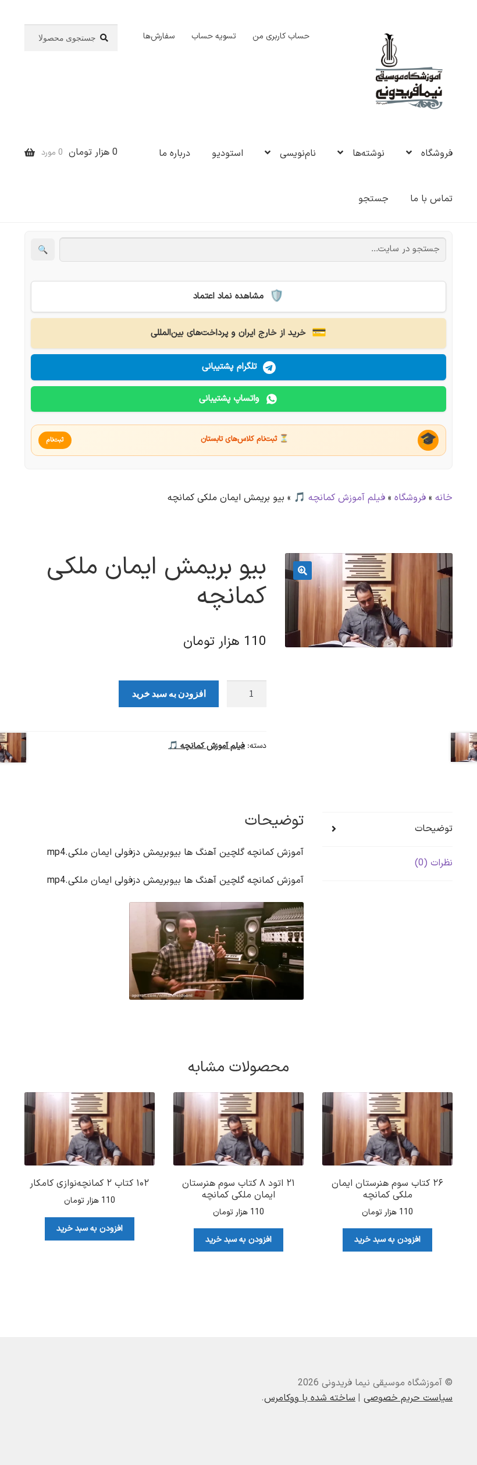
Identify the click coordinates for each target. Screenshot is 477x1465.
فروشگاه (437, 154)
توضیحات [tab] (434, 829)
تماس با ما (431, 199)
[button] (302, 570)
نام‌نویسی (298, 154)
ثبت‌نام (55, 440)
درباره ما (174, 154)
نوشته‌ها (369, 154)
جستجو (373, 199)
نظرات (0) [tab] (434, 863)
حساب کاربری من (280, 36)
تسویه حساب (213, 36)
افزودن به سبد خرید (169, 693)
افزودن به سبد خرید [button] (387, 1240)
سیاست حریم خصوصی (408, 1398)
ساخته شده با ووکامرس (309, 1398)
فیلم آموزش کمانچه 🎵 (339, 498)
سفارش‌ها (159, 36)
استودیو (227, 154)
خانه (444, 498)
